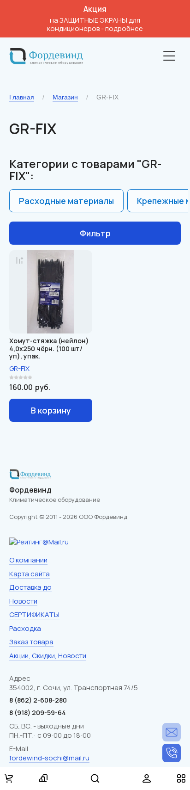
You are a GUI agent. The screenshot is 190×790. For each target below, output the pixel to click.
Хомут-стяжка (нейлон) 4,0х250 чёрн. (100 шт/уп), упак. (49, 348)
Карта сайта (29, 574)
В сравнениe (19, 260)
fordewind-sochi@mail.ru (49, 758)
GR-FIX (19, 368)
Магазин (65, 97)
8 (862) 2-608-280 (171, 753)
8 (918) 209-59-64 (37, 712)
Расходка (25, 628)
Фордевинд (30, 490)
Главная (21, 97)
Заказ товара (31, 642)
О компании (28, 560)
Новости (23, 601)
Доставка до (30, 587)
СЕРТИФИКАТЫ (34, 614)
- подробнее (122, 28)
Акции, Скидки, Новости (47, 655)
